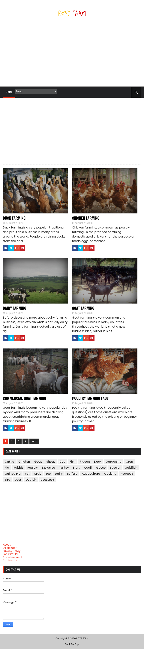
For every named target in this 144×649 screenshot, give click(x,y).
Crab (37, 474)
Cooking (110, 474)
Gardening (114, 462)
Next (34, 441)
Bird (7, 480)
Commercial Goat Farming (24, 398)
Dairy (59, 474)
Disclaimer (9, 548)
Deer (18, 480)
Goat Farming (83, 308)
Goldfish (131, 468)
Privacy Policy (11, 551)
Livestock (47, 480)
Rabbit (18, 468)
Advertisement (12, 557)
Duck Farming (14, 218)
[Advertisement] (72, 53)
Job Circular (10, 554)
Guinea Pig (13, 474)
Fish (73, 462)
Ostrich (31, 480)
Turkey (64, 468)
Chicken (24, 462)
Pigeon (85, 462)
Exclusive (48, 468)
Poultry (32, 468)
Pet (27, 474)
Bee (48, 474)
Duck (97, 462)
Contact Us (10, 560)
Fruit (76, 468)
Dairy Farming (14, 308)
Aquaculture (91, 474)
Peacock (127, 474)
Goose (101, 468)
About (7, 545)
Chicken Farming (85, 218)
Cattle (9, 462)
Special (115, 468)
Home (9, 92)
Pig (7, 468)
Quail (88, 468)
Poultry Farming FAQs (90, 398)
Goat (38, 462)
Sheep (50, 462)
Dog (62, 462)
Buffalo (72, 474)
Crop (129, 462)
